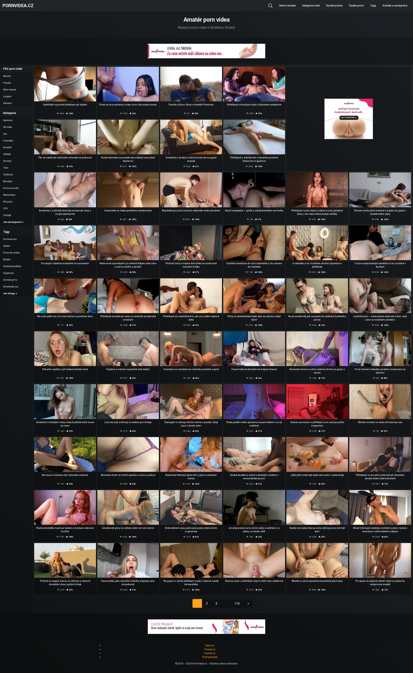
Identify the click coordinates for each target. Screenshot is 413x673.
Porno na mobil (10, 188)
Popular (7, 83)
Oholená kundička (12, 266)
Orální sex (8, 174)
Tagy (373, 5)
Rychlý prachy (334, 5)
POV (5, 208)
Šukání (6, 246)
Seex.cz (209, 645)
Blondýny (7, 181)
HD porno (7, 201)
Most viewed (9, 89)
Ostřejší (7, 215)
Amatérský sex (10, 286)
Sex (5, 134)
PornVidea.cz (17, 5)
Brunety (7, 161)
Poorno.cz (209, 653)
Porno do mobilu (11, 252)
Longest (7, 96)
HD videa (7, 127)
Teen (5, 167)
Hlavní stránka (287, 5)
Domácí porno (10, 280)
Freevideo (8, 140)
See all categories (12, 222)
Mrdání (6, 259)
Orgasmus (8, 273)
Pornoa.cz (209, 649)
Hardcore (7, 120)
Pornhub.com (10, 239)
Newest (7, 76)
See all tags (9, 293)
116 (237, 603)
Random (7, 103)
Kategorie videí (311, 5)
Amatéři (7, 147)
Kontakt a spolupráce (395, 5)
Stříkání (7, 154)
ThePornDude (209, 657)
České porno (356, 5)
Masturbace (9, 195)
